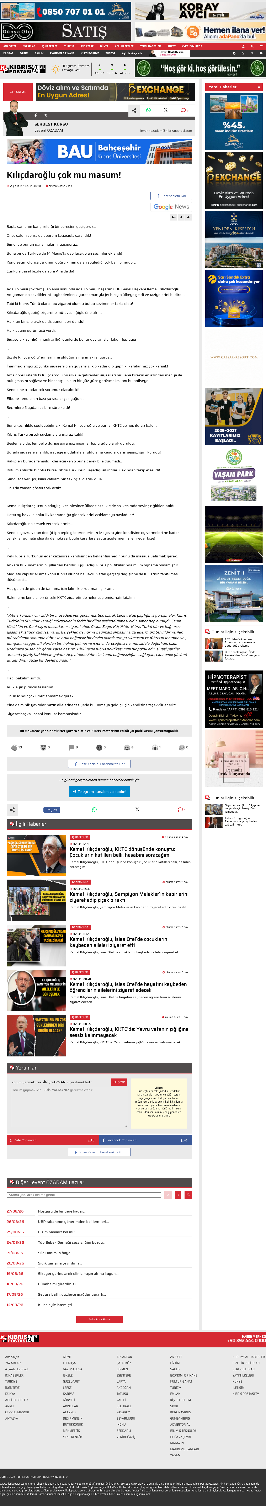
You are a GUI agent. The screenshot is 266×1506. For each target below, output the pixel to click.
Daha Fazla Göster (99, 1319)
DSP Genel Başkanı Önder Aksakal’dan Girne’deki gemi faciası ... (242, 655)
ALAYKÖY (69, 1412)
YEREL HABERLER (150, 46)
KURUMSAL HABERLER (249, 1357)
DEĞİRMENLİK (72, 1418)
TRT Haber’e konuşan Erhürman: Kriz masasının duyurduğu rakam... (240, 642)
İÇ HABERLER (50, 46)
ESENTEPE (124, 1375)
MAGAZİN (177, 1443)
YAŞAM (175, 1455)
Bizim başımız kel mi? (56, 1232)
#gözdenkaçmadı (132, 53)
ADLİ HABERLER (124, 46)
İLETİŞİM (239, 1387)
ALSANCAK (124, 1357)
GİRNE (67, 1357)
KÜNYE (237, 1381)
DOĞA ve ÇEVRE (181, 1437)
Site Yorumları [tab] (26, 1140)
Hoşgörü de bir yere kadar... (61, 1211)
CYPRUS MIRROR (192, 46)
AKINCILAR (70, 1406)
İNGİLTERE (87, 46)
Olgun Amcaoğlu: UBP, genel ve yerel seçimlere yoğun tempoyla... (242, 808)
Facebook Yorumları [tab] (121, 1140)
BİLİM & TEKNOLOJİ (183, 1430)
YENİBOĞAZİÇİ (126, 1437)
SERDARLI (124, 1430)
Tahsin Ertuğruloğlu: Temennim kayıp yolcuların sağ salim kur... (241, 821)
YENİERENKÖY (73, 1437)
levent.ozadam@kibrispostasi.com (166, 130)
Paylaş (52, 809)
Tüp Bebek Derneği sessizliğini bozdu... (71, 1242)
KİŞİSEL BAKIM (180, 1400)
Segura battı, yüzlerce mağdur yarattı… (72, 1294)
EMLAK (175, 1393)
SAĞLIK (39, 53)
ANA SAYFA (9, 46)
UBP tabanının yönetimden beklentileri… (73, 1222)
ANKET (171, 46)
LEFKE (67, 1387)
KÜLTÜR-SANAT (90, 53)
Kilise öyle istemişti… (56, 1305)
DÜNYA (104, 46)
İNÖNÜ (121, 1424)
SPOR (174, 1406)
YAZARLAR (29, 46)
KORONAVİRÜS (180, 1412)
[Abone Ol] (171, 207)
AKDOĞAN (124, 1387)
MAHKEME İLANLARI (184, 1449)
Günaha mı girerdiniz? (57, 1284)
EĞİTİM (24, 53)
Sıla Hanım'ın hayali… (56, 1253)
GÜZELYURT (71, 1381)
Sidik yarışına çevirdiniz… (60, 1263)
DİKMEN (122, 1369)
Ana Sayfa (12, 1357)
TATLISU (122, 1393)
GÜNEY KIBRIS (180, 1418)
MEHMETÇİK (71, 1430)
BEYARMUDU (126, 1418)
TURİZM (110, 53)
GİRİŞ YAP (119, 1082)
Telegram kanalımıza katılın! (102, 792)
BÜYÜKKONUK (73, 1424)
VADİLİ (121, 1400)
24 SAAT (8, 53)
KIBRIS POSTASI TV (246, 1393)
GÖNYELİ (69, 1400)
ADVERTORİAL (180, 1424)
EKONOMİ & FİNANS (62, 53)
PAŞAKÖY (123, 1412)
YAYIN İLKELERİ (243, 1375)
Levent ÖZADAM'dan (171, 53)
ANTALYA (11, 1418)
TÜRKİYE (69, 46)
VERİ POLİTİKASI (244, 1369)
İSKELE (68, 1375)
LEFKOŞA (69, 1363)
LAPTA (121, 1381)
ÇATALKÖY (124, 1363)
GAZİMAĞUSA (72, 1369)
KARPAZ (69, 1393)
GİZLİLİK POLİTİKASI (246, 1363)
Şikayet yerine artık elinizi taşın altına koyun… (78, 1274)
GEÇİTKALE (124, 1406)
